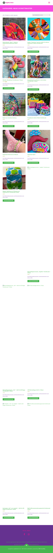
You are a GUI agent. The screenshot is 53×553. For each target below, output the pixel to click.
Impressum (8, 542)
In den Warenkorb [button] (8, 51)
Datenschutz (14, 542)
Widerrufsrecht (35, 542)
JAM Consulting (41, 548)
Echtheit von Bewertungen (20, 544)
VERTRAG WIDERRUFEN (33, 544)
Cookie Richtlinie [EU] (23, 542)
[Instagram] (28, 534)
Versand (40, 542)
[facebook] (24, 534)
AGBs (29, 542)
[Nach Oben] (26, 545)
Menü (49, 2)
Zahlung (45, 542)
